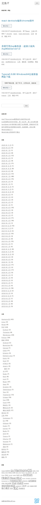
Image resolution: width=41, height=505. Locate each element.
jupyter (5, 428)
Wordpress (7, 335)
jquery (30, 472)
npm (18, 475)
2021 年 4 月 (6, 241)
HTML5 (5, 363)
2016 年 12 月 (6, 291)
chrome (9, 34)
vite (3, 483)
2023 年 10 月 (6, 192)
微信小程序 (6, 410)
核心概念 (6, 488)
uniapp (32, 480)
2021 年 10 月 (6, 231)
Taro (4, 392)
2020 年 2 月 (6, 275)
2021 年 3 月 (6, 244)
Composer (6, 418)
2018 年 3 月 (6, 283)
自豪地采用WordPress (8, 501)
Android (6, 343)
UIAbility (25, 481)
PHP (3, 327)
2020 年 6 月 (6, 265)
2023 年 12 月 (6, 187)
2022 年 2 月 (6, 223)
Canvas (5, 348)
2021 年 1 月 (6, 246)
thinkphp (33, 478)
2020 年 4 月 (6, 270)
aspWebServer (11, 62)
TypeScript (7, 395)
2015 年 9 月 (6, 298)
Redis (5, 431)
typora (4, 95)
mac (6, 475)
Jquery (5, 366)
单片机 (4, 413)
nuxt (4, 379)
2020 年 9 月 (6, 257)
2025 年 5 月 (6, 155)
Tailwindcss (7, 389)
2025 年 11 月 (6, 145)
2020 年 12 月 (6, 249)
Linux (3, 322)
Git (4, 421)
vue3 (20, 483)
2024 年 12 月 (6, 166)
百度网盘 (31, 62)
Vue (4, 400)
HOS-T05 (5, 472)
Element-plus (8, 356)
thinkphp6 (5, 481)
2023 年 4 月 (6, 200)
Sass (4, 384)
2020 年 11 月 (6, 252)
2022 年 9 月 (6, 207)
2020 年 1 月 (6, 278)
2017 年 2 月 (6, 288)
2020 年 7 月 (6, 262)
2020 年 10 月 (6, 254)
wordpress (8, 485)
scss (23, 478)
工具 (32, 31)
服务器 (24, 62)
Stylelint (6, 387)
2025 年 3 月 (6, 161)
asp (3, 62)
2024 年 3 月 (6, 181)
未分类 (4, 454)
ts (8, 481)
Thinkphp (6, 332)
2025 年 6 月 (6, 153)
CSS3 (5, 350)
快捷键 (32, 486)
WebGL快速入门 (7, 129)
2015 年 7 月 (6, 304)
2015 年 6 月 (6, 306)
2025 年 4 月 (6, 158)
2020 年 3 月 (6, 272)
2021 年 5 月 (6, 239)
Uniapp (5, 397)
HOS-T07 (18, 472)
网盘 (5, 36)
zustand (18, 486)
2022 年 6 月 (6, 213)
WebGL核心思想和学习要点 (11, 132)
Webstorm (6, 444)
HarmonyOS (6, 319)
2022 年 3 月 (6, 220)
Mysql (4, 324)
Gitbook (6, 423)
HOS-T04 (35, 471)
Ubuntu (5, 439)
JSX (36, 472)
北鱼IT (5, 3)
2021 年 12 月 (6, 226)
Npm (4, 376)
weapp (26, 483)
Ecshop (5, 330)
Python (4, 337)
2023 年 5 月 (6, 197)
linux (3, 475)
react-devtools (24, 34)
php (21, 475)
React (28, 31)
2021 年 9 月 (6, 233)
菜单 (37, 3)
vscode (8, 483)
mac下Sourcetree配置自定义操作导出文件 (16, 119)
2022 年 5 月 (6, 215)
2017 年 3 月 (6, 285)
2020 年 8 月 (6, 259)
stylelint (28, 478)
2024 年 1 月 (6, 184)
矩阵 (11, 488)
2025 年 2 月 (6, 163)
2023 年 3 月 (6, 202)
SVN (4, 434)
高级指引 (22, 488)
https (23, 472)
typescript (16, 480)
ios (26, 472)
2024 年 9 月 (6, 171)
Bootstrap (6, 345)
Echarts (5, 353)
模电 (3, 457)
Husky (5, 426)
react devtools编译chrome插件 (18, 20)
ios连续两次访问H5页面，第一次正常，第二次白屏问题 (20, 122)
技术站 (4, 449)
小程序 (23, 486)
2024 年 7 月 (6, 176)
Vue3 (5, 402)
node (14, 475)
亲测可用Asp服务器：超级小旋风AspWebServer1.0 (18, 47)
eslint (7, 471)
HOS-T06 (11, 472)
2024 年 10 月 (6, 168)
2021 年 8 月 (6, 236)
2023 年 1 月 (6, 205)
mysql (10, 475)
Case (3, 471)
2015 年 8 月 (6, 301)
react (15, 34)
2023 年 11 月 (6, 189)
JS (4, 371)
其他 (4, 447)
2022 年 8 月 (6, 210)
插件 (5, 369)
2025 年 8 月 (6, 148)
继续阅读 (6, 26)
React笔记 (16, 478)
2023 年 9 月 (6, 194)
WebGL (5, 405)
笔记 (15, 488)
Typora (5, 436)
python (28, 474)
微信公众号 (6, 408)
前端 (3, 340)
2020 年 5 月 (6, 267)
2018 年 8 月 (6, 280)
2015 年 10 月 (6, 296)
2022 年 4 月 (6, 218)
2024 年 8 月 (6, 174)
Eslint (5, 358)
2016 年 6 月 (6, 293)
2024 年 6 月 (6, 179)
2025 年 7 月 (6, 150)
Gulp (4, 361)
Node (5, 374)
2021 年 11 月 (6, 228)
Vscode (5, 441)
